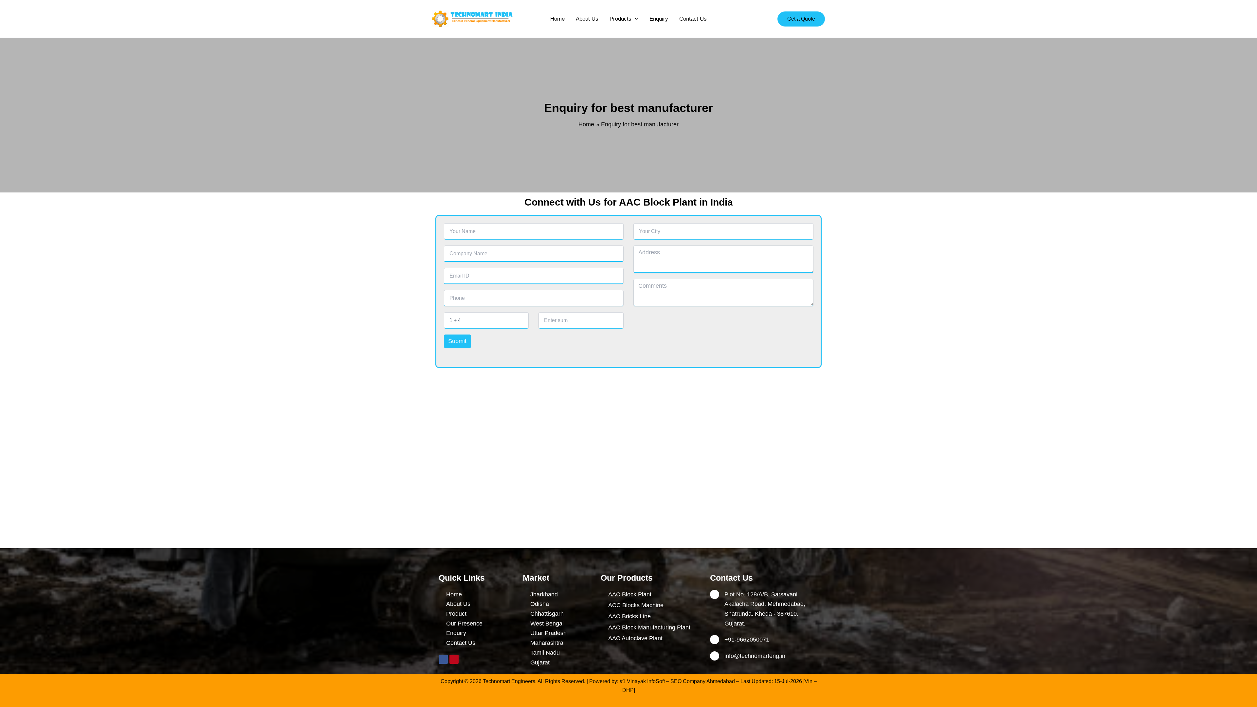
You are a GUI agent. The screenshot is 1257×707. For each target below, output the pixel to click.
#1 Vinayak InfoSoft (642, 681)
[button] (634, 19)
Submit (457, 341)
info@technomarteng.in (754, 656)
